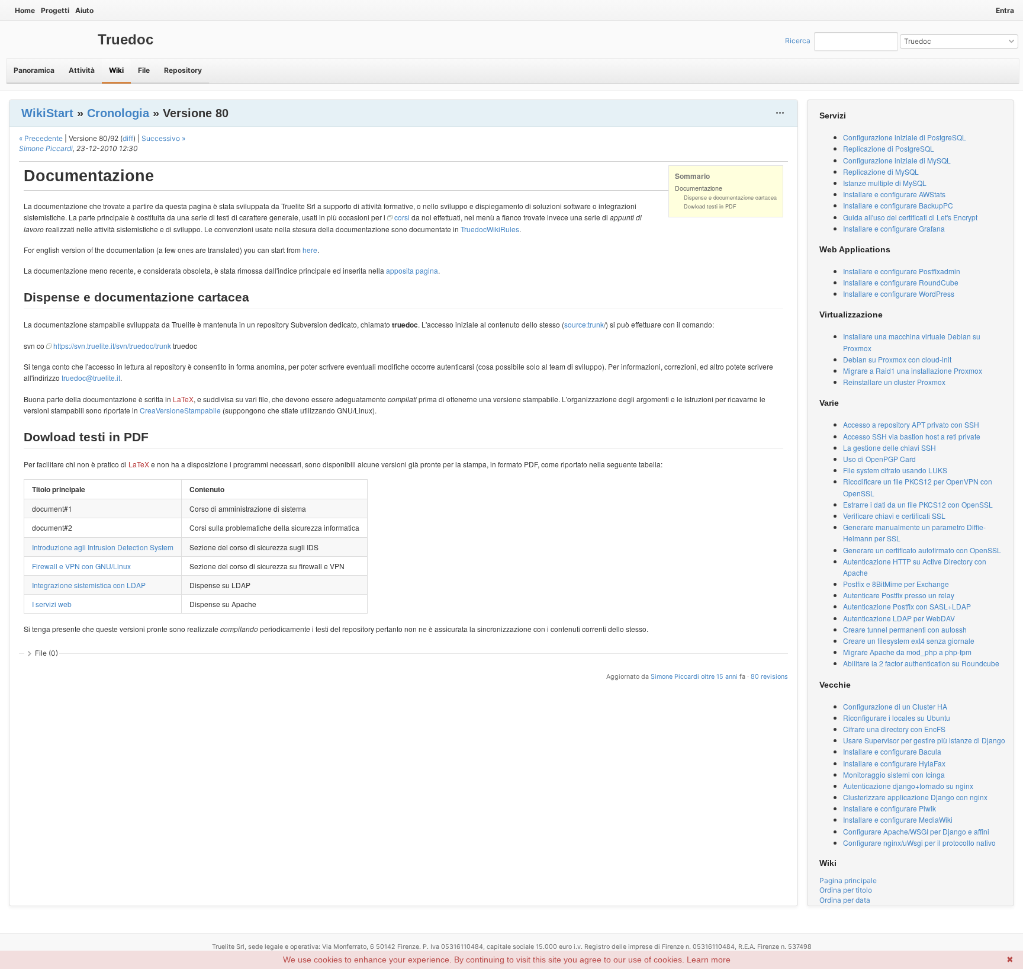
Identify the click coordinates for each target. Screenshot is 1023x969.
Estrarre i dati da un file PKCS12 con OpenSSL (918, 504)
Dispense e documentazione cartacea (730, 197)
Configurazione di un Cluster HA (895, 706)
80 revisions (769, 677)
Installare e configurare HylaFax (894, 763)
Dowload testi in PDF (710, 206)
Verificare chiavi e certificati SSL (894, 516)
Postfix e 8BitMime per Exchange (896, 584)
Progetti (55, 10)
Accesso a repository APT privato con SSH (911, 424)
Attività (82, 70)
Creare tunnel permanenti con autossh (905, 629)
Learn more (709, 959)
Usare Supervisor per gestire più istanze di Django (924, 740)
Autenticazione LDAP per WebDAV (899, 618)
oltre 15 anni (719, 677)
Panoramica (34, 70)
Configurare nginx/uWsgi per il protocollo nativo (919, 843)
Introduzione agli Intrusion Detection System (102, 547)
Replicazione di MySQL (881, 171)
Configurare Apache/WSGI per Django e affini (916, 831)
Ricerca (797, 40)
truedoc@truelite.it (91, 378)
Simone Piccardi (46, 148)
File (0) (46, 653)
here (310, 250)
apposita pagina (412, 270)
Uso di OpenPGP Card (879, 459)
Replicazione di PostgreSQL (888, 148)
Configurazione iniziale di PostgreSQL (904, 137)
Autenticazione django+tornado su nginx (908, 786)
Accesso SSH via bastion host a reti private (911, 436)
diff (128, 138)
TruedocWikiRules (490, 229)
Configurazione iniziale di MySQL (897, 160)
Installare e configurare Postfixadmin (901, 271)
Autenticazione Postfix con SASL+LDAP (907, 606)
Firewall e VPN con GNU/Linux (81, 566)
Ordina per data (844, 900)
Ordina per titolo (845, 889)
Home (25, 10)
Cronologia (118, 113)
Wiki (116, 70)
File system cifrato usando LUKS (895, 470)
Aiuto (84, 10)
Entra (1005, 10)
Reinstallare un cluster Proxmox (894, 382)
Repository (183, 70)
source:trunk (584, 324)
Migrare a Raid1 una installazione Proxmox (912, 370)
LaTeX (183, 399)
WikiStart (47, 113)
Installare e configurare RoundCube (900, 282)
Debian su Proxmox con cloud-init (897, 359)
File (144, 70)
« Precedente (41, 138)
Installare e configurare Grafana (894, 228)
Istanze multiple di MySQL (885, 183)
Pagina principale (848, 880)
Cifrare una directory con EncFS (894, 729)
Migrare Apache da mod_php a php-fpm (907, 652)
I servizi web (52, 604)
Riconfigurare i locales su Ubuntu (896, 718)
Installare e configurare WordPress (898, 293)
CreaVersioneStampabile (180, 410)
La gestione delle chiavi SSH (889, 447)
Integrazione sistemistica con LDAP (89, 585)
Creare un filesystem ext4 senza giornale (908, 641)
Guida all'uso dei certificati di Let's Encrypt (910, 217)
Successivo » (163, 138)
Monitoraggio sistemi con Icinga (894, 774)
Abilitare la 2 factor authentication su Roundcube (921, 663)
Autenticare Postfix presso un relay (898, 595)
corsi (402, 217)
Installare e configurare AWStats (894, 194)
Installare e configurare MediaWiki (898, 819)
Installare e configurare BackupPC (898, 205)
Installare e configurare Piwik (889, 808)
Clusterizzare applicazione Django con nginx (915, 797)
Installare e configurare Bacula (892, 751)
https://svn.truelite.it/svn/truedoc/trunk (112, 346)
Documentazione (698, 188)
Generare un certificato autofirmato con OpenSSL (922, 550)
